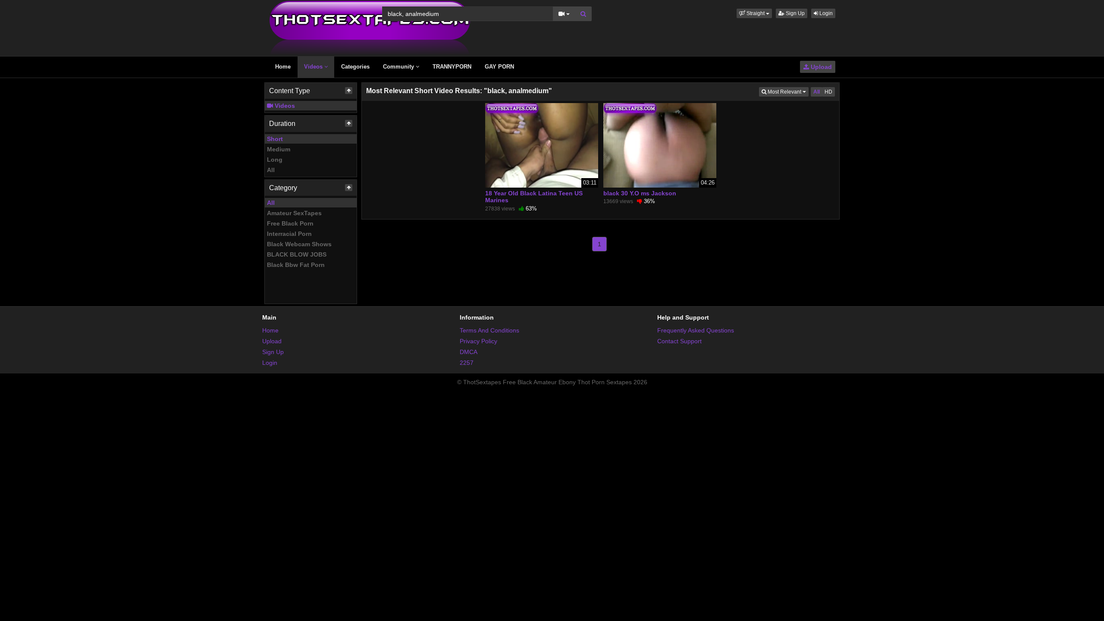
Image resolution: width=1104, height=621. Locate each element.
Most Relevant (787, 91)
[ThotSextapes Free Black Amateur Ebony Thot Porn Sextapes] (370, 27)
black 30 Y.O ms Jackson (639, 193)
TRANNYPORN (452, 66)
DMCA (468, 351)
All (271, 169)
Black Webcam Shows (299, 244)
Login (825, 13)
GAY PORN (499, 66)
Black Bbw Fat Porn (296, 264)
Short (275, 138)
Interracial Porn (289, 233)
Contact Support (679, 341)
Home (283, 66)
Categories (355, 66)
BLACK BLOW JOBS (296, 254)
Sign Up (794, 13)
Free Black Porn (290, 223)
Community (399, 66)
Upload (820, 66)
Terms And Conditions (489, 330)
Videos (314, 66)
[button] (754, 13)
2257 (467, 362)
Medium (278, 149)
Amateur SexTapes (294, 213)
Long (274, 159)
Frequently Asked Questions (695, 330)
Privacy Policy (478, 341)
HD (828, 92)
